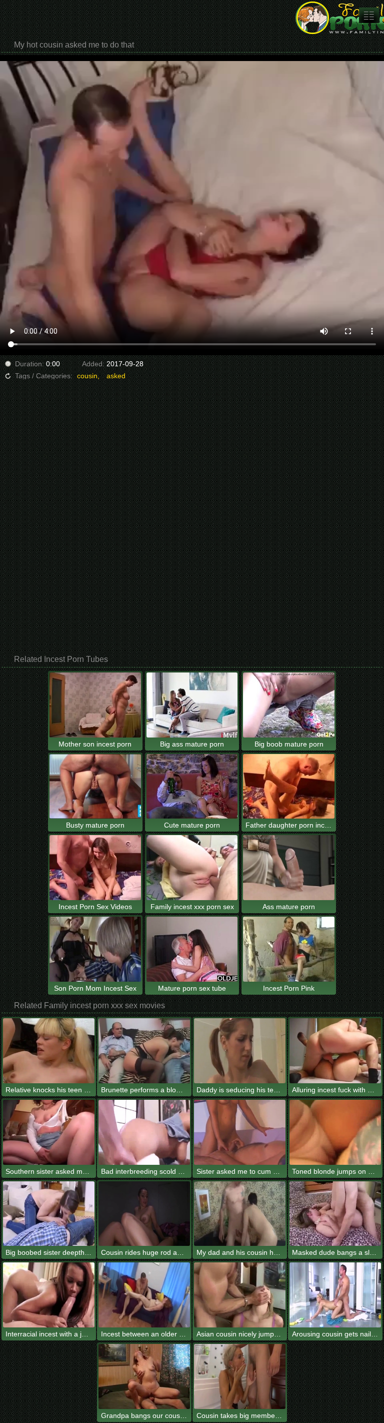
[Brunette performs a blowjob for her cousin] (144, 1050)
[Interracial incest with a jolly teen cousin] (48, 1294)
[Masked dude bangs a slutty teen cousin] (335, 1213)
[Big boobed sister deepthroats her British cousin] (48, 1213)
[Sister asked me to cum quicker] (240, 1132)
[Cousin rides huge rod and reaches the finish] (144, 1213)
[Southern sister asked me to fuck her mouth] (48, 1132)
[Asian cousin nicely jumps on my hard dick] (240, 1294)
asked (116, 376)
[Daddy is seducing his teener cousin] (240, 1050)
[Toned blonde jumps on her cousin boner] (335, 1132)
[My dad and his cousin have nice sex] (240, 1213)
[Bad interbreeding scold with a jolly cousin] (144, 1132)
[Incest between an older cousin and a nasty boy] (144, 1294)
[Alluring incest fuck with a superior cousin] (335, 1050)
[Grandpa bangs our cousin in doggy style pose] (144, 1376)
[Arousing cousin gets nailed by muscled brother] (335, 1294)
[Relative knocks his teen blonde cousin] (48, 1050)
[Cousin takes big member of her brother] (240, 1376)
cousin (87, 376)
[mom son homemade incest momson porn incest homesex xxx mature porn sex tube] (369, 15)
